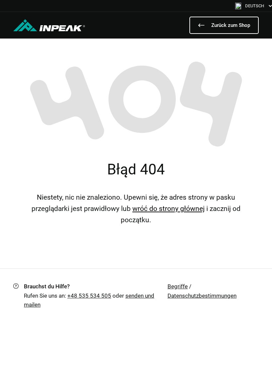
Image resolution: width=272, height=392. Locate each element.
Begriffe (178, 286)
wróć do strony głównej (168, 209)
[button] (253, 5)
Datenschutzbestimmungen (202, 295)
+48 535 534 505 (89, 295)
